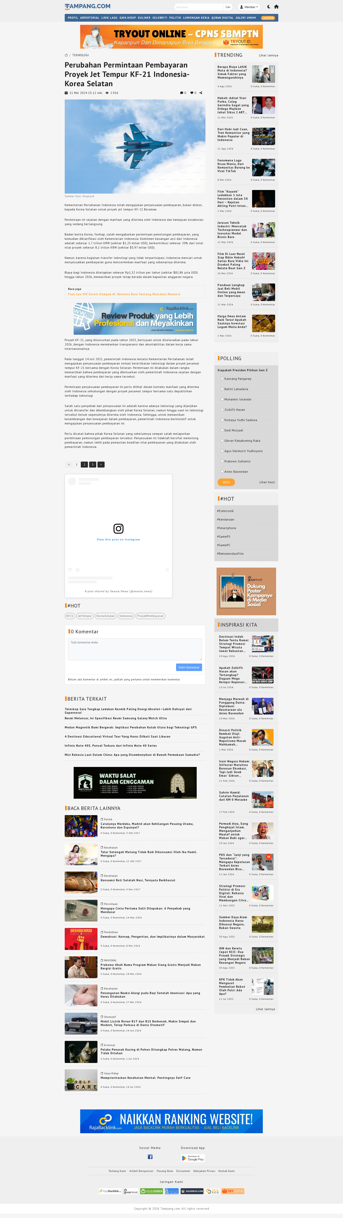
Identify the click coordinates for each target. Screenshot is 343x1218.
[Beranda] (276, 7)
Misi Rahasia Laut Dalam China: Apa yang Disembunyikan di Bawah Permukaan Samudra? (132, 755)
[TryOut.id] (233, 1191)
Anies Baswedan (236, 472)
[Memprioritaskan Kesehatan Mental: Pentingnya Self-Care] (81, 1080)
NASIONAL (110, 960)
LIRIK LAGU (109, 17)
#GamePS (223, 536)
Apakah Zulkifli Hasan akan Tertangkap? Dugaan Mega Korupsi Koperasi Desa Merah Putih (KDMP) (232, 675)
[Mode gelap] (269, 7)
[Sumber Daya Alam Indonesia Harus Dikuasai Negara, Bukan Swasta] (263, 924)
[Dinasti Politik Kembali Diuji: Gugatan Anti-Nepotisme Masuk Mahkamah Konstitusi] (263, 737)
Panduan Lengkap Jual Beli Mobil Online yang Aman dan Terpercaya (231, 290)
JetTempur (85, 616)
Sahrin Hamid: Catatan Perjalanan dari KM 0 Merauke (234, 796)
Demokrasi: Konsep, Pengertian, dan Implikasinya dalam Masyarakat (153, 936)
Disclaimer (183, 1171)
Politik (108, 819)
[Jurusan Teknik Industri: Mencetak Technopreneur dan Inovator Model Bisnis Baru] (263, 229)
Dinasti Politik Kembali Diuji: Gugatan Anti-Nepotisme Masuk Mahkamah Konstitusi (232, 737)
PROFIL (73, 17)
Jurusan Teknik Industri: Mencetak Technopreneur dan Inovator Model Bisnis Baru (232, 230)
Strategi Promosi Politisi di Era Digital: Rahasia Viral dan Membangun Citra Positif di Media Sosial (232, 893)
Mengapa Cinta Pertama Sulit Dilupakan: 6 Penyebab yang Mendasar (145, 910)
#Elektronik (225, 511)
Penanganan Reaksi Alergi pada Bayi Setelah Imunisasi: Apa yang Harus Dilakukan (150, 994)
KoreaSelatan (106, 616)
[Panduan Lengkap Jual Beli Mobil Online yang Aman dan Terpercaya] (263, 292)
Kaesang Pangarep (237, 379)
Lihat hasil (267, 482)
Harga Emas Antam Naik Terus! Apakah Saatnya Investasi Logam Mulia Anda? (232, 321)
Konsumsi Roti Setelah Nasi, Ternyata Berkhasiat (138, 880)
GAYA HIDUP (127, 17)
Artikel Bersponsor (141, 1171)
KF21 (69, 616)
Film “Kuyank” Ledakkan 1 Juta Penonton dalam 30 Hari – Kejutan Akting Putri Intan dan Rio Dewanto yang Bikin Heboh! (233, 199)
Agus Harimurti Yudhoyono (243, 451)
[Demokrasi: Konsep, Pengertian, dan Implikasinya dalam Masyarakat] (81, 938)
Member (249, 7)
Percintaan (111, 904)
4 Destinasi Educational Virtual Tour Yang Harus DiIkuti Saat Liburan (118, 736)
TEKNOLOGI (80, 55)
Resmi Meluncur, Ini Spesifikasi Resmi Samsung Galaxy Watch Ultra (116, 718)
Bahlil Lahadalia (236, 389)
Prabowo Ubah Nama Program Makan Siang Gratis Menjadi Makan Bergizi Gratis (151, 966)
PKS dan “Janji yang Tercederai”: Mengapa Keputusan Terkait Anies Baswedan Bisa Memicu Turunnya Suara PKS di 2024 (234, 862)
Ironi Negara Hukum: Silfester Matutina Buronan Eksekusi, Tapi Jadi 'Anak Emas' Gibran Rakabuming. (234, 768)
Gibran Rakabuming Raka (242, 441)
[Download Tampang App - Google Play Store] (193, 1158)
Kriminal (109, 1045)
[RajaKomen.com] (151, 1191)
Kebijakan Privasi (204, 1171)
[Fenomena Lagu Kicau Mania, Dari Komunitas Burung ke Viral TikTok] (263, 167)
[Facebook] (150, 1156)
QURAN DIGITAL (222, 17)
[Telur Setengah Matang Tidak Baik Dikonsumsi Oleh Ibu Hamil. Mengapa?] (81, 854)
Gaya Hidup (111, 1073)
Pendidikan (111, 932)
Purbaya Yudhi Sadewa (240, 420)
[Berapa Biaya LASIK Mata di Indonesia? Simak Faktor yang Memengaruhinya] (263, 74)
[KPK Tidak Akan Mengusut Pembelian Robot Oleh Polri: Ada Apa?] (263, 986)
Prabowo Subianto (237, 461)
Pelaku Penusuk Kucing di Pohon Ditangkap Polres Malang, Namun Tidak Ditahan (151, 1051)
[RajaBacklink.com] (110, 1191)
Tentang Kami (117, 1171)
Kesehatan (111, 847)
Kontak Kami (227, 1171)
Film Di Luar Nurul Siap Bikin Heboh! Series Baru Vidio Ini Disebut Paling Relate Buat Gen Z (233, 261)
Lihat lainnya (268, 55)
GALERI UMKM (246, 17)
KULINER (144, 17)
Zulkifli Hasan (234, 410)
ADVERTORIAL (89, 17)
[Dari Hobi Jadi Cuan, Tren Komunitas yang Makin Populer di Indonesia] (263, 136)
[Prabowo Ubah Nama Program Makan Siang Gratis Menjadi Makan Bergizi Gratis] (81, 967)
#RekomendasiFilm (230, 553)
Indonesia (126, 616)
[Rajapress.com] (192, 1191)
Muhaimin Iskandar (238, 399)
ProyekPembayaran (150, 616)
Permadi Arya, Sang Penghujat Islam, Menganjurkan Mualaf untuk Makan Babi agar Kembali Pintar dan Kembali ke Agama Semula (234, 831)
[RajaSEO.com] (212, 1191)
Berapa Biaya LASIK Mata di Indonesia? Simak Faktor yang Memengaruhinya (232, 72)
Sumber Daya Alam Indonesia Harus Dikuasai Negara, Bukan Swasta (233, 922)
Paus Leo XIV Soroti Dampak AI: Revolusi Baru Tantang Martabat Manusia (124, 294)
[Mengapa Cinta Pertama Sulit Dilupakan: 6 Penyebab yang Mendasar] (81, 910)
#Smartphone (226, 528)
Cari (228, 7)
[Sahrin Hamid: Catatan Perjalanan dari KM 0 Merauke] (263, 799)
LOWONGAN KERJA (196, 17)
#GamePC (223, 545)
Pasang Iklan (165, 1171)
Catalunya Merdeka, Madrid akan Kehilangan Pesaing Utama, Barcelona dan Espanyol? (147, 825)
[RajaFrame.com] (130, 1191)
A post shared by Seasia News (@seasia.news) (118, 591)
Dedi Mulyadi (233, 430)
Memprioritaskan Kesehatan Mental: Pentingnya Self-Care (146, 1078)
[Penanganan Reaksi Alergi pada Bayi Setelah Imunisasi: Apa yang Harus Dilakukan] (81, 995)
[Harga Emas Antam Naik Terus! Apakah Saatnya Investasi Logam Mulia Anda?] (263, 323)
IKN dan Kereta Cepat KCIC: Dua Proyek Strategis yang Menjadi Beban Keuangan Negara (234, 955)
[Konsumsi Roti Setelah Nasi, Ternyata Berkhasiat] (81, 882)
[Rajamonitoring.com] (172, 1191)
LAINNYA (268, 18)
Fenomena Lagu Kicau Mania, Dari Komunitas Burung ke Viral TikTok (234, 166)
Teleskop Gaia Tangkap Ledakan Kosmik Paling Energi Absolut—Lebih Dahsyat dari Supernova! (128, 711)
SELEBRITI (159, 17)
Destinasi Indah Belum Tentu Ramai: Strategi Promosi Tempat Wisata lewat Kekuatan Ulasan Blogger (234, 644)
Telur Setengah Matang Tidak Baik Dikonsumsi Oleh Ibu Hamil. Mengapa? (149, 853)
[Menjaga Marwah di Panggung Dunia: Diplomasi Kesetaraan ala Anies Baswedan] (263, 706)
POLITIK (175, 17)
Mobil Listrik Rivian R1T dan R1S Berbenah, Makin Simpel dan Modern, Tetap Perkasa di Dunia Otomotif (148, 1023)
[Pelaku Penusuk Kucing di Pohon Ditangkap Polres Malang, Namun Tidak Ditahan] (81, 1051)
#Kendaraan (225, 519)
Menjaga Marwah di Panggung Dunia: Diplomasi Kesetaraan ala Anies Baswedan (234, 706)
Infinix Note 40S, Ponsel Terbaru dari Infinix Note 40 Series (111, 745)
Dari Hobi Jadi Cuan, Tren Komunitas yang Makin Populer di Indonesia (234, 134)
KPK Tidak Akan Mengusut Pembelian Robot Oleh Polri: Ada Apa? (232, 987)
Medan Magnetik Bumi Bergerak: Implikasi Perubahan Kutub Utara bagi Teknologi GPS (131, 727)
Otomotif (110, 1017)
